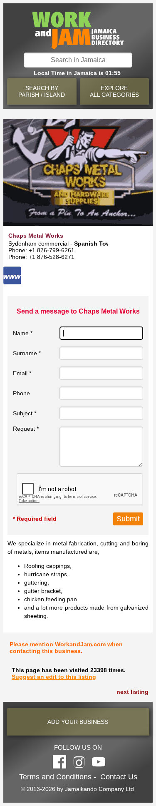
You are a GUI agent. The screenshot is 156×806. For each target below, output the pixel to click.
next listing (132, 691)
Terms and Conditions (55, 777)
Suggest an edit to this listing (54, 676)
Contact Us (118, 777)
